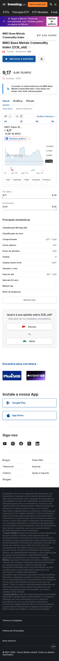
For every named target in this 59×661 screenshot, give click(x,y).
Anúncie (36, 466)
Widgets (7, 479)
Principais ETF (20, 12)
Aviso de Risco (9, 641)
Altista (32, 341)
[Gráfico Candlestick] (5, 116)
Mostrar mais (30, 300)
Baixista (32, 326)
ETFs (6, 12)
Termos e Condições (12, 620)
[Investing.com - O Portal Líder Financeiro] (17, 4)
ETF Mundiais (40, 12)
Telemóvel (8, 466)
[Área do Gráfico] (10, 116)
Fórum (30, 100)
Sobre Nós (37, 460)
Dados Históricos (24, 109)
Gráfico (17, 100)
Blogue (6, 460)
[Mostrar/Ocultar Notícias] (21, 116)
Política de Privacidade (13, 631)
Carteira (7, 473)
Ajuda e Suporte (40, 473)
